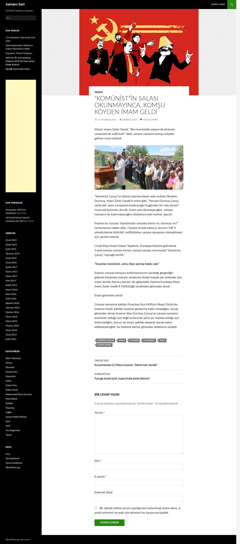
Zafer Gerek (104, 345)
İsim (98, 460)
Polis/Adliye (11, 399)
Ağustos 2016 (12, 303)
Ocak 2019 (11, 258)
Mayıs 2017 (11, 276)
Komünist (149, 340)
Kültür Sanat (12, 390)
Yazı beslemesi (13, 458)
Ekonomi (10, 367)
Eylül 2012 (11, 339)
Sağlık (8, 412)
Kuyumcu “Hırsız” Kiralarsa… (19, 53)
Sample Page (218, 4)
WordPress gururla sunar (18, 539)
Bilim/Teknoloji (13, 358)
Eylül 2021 (11, 249)
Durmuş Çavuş (106, 340)
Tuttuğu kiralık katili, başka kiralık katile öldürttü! (122, 376)
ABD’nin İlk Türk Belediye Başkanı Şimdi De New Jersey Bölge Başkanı (20, 61)
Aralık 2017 (11, 267)
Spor (8, 421)
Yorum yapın (150, 120)
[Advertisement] (21, 136)
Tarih (8, 426)
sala (162, 340)
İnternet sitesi (103, 492)
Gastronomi (11, 372)
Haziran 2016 (12, 312)
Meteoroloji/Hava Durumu (19, 394)
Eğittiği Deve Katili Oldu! (18, 69)
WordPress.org (13, 467)
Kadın (8, 381)
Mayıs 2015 (11, 321)
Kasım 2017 (11, 271)
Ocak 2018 (11, 262)
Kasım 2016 (11, 290)
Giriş (8, 454)
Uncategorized (13, 430)
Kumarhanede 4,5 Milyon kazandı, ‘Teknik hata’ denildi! (125, 363)
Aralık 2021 (11, 244)
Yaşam (98, 92)
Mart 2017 (11, 281)
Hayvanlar (11, 376)
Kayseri (134, 340)
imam (122, 340)
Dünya (9, 363)
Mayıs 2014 (11, 330)
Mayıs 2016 (11, 317)
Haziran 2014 (12, 326)
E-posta (100, 476)
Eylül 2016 (11, 299)
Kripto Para (11, 385)
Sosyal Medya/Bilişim (16, 417)
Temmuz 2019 (13, 253)
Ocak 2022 (11, 240)
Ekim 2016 (11, 294)
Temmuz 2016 (13, 308)
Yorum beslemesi (14, 463)
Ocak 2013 (11, 335)
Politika (9, 403)
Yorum (99, 412)
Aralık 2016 (11, 285)
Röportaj (10, 408)
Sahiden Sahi (15, 4)
